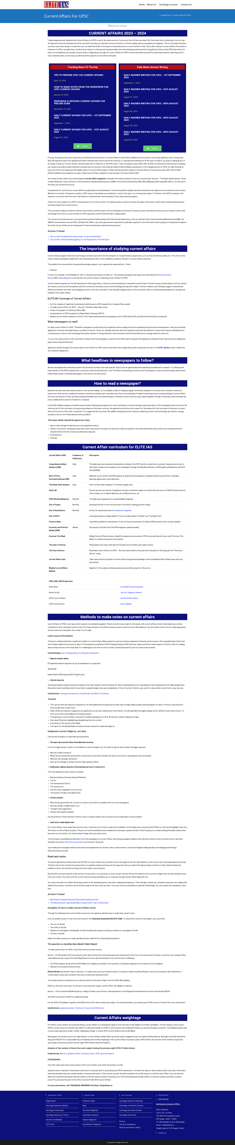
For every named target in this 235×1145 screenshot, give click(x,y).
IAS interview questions (74, 842)
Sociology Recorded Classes (130, 1110)
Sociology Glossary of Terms (57, 1115)
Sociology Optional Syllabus (57, 1105)
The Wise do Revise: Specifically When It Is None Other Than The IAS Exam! (79, 903)
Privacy (122, 1121)
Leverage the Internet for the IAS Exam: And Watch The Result (84, 694)
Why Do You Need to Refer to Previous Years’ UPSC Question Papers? (87, 1054)
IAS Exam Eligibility (90, 1110)
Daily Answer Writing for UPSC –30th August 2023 (151, 104)
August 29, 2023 (131, 125)
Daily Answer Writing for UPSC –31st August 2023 (151, 90)
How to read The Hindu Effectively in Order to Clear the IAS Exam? (75, 237)
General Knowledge (54, 1119)
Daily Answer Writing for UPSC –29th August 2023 (151, 118)
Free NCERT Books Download (131, 587)
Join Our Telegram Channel (131, 593)
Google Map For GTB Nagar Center (170, 1128)
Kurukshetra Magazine (92, 1124)
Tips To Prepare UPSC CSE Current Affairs (78, 74)
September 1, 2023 (62, 123)
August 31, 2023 (61, 137)
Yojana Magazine (65, 278)
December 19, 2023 (62, 109)
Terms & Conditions (127, 1124)
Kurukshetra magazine (122, 510)
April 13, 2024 (60, 80)
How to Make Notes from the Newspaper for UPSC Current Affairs (81, 88)
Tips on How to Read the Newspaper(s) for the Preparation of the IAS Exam (79, 240)
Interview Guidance (91, 1115)
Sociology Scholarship (55, 1110)
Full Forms (50, 1124)
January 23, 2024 (61, 95)
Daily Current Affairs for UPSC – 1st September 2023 (82, 116)
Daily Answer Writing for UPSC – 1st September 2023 (152, 76)
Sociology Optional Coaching (131, 1101)
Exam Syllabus (126, 604)
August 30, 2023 (131, 111)
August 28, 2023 (131, 140)
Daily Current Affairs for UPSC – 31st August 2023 (81, 130)
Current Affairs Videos (129, 598)
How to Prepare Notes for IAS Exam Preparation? (80, 653)
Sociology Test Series (127, 1115)
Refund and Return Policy (129, 1127)
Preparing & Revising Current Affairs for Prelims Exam (79, 102)
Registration (51, 1101)
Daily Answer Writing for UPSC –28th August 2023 (151, 133)
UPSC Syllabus (164, 348)
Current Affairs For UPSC (182, 15)
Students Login (89, 1101)
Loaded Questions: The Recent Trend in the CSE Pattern (82, 1008)
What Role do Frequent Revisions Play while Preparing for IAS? (74, 900)
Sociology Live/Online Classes (131, 1105)
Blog (84, 1105)
